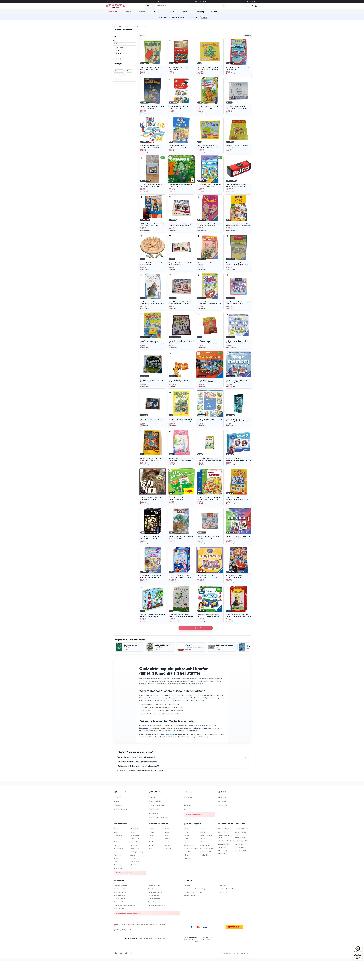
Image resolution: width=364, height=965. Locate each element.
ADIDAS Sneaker (240, 851)
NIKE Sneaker (239, 847)
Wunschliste (222, 805)
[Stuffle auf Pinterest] (126, 953)
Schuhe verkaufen (120, 895)
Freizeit (185, 12)
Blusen (151, 839)
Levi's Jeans (239, 844)
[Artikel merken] (141, 40)
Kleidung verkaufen (120, 886)
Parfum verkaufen (154, 899)
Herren (142, 12)
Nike (115, 861)
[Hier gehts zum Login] (247, 5)
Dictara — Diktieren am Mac (158, 817)
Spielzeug (200, 12)
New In (113, 12)
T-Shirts (151, 829)
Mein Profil (222, 797)
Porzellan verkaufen (154, 889)
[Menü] (361, 946)
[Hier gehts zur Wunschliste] (251, 5)
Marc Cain (133, 845)
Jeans (151, 845)
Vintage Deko (204, 845)
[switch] (358, 958)
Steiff (115, 832)
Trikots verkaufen (120, 889)
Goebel (116, 839)
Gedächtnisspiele (171, 734)
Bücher (202, 829)
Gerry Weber (134, 839)
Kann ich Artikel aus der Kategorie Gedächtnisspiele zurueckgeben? (140, 770)
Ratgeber (187, 886)
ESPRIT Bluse (223, 854)
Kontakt (116, 801)
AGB (185, 801)
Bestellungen (222, 801)
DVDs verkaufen (153, 895)
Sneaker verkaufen (120, 899)
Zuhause (170, 12)
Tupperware (118, 835)
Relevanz (247, 35)
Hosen (151, 848)
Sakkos (167, 839)
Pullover (151, 832)
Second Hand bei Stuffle (157, 805)
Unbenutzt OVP (119, 71)
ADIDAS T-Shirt (223, 844)
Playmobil (117, 855)
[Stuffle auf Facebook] (121, 953)
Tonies (116, 852)
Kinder (156, 12)
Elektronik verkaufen (190, 895)
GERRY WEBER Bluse (242, 829)
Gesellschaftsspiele (130, 26)
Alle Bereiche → (205, 855)
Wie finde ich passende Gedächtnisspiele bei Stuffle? (136, 757)
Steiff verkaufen (119, 908)
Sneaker (168, 848)
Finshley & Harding (136, 852)
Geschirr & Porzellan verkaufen (124, 905)
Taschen (186, 842)
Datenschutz (188, 797)
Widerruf (186, 809)
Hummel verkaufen (154, 886)
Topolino (133, 858)
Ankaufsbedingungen (121, 809)
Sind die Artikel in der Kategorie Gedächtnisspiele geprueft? (138, 766)
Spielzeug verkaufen (155, 892)
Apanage (133, 855)
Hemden (151, 842)
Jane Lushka (134, 835)
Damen (128, 12)
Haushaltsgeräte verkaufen (157, 905)
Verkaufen (161, 6)
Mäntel (167, 835)
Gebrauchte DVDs (206, 852)
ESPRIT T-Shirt (223, 829)
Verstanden (204, 17)
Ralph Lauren (118, 868)
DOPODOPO (134, 861)
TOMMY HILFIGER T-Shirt (225, 836)
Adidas (116, 858)
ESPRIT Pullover (240, 837)
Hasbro (197, 728)
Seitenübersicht (154, 809)
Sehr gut (117, 75)
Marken (214, 12)
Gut (124, 75)
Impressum (187, 805)
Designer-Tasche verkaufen (193, 892)
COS (131, 868)
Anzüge (167, 842)
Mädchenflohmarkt (146, 938)
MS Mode (133, 865)
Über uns (152, 797)
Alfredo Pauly (134, 848)
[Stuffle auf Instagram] (116, 953)
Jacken (167, 832)
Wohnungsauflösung (190, 939)
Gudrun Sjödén (135, 842)
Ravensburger (143, 728)
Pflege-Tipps (222, 886)
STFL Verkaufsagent (160, 938)
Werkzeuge (204, 842)
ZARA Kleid (222, 847)
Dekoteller (187, 852)
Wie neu (129, 71)
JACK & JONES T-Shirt (226, 841)
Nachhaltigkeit (153, 813)
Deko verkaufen (119, 902)
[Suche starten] (224, 6)
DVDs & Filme (204, 832)
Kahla (115, 842)
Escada (132, 832)
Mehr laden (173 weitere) (195, 628)
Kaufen (150, 6)
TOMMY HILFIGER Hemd (241, 833)
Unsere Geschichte (155, 801)
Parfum (202, 839)
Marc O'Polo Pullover (242, 841)
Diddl (115, 829)
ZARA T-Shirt (222, 832)
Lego (115, 845)
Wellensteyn (118, 865)
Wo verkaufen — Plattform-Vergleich (196, 889)
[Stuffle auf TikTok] (131, 953)
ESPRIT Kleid (222, 851)
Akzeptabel (118, 78)
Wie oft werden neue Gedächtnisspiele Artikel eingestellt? (137, 762)
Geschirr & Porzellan (190, 848)
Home (115, 26)
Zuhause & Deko (189, 845)
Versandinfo (118, 805)
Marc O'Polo (134, 829)
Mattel (205, 728)
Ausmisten (202, 939)
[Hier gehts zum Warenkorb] (256, 5)
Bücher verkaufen (120, 892)
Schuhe (167, 845)
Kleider (151, 835)
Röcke (167, 829)
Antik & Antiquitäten (206, 848)
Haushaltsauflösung (204, 937)
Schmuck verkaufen (154, 902)
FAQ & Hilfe (117, 797)
